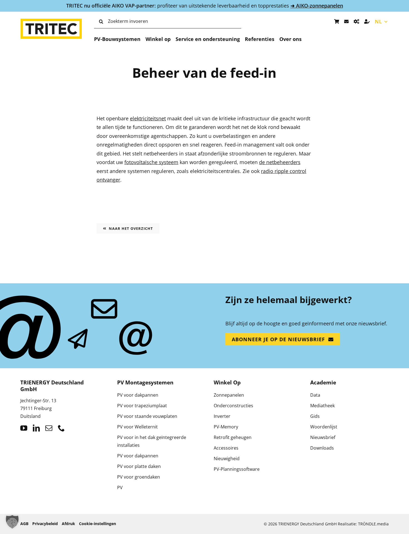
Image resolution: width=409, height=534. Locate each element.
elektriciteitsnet (148, 118)
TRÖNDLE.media (373, 523)
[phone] (61, 428)
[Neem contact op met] (346, 21)
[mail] (48, 428)
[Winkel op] (336, 21)
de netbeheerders (279, 162)
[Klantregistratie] (367, 21)
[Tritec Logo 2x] (51, 21)
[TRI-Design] (356, 21)
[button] (12, 521)
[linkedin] (36, 428)
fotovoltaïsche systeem (151, 162)
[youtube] (23, 428)
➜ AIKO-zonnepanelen (316, 5)
